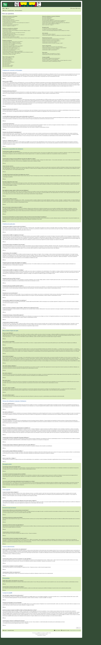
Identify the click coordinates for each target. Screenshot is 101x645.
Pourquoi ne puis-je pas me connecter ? (9, 21)
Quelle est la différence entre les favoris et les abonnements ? (52, 46)
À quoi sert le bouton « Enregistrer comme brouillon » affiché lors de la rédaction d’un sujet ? (18, 52)
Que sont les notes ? (6, 64)
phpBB (38, 632)
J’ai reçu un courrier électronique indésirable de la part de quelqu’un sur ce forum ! (56, 30)
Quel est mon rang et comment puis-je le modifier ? (11, 36)
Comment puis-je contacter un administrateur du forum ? (51, 61)
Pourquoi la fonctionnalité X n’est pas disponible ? (50, 59)
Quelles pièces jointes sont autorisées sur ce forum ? (51, 53)
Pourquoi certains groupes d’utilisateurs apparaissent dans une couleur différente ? (56, 22)
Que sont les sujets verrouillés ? (8, 65)
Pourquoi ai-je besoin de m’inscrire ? (9, 17)
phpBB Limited (32, 596)
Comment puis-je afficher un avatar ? (9, 35)
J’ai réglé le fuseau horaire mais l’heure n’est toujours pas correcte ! (14, 32)
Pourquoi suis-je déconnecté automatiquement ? (11, 24)
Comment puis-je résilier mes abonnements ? (49, 49)
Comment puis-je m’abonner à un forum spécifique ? (51, 48)
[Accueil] (8, 4)
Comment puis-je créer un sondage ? (9, 44)
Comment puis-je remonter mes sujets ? (9, 54)
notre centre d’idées (68, 603)
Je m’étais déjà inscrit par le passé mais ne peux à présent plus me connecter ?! (16, 22)
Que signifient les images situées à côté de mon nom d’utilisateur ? (14, 34)
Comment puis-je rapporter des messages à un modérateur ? (13, 51)
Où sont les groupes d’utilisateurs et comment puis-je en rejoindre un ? (54, 20)
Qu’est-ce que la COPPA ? (7, 18)
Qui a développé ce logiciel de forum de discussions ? (51, 58)
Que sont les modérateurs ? (47, 18)
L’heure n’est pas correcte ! (7, 31)
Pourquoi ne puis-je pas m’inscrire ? (8, 19)
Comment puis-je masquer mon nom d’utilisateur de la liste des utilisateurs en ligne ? (17, 30)
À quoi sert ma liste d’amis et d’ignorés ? (49, 34)
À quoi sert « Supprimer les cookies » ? (9, 25)
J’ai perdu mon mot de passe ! (8, 23)
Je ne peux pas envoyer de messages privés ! (50, 28)
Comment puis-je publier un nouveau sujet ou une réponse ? (13, 41)
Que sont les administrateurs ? (47, 17)
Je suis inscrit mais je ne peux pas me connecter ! (11, 20)
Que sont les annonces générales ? (8, 62)
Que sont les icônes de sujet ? (8, 66)
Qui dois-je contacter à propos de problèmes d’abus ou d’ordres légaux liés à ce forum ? (57, 60)
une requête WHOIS (33, 612)
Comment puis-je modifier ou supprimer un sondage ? (11, 46)
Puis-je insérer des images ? (7, 61)
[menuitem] (4, 8)
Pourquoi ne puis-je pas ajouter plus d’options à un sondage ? (13, 45)
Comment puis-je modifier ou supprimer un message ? (12, 42)
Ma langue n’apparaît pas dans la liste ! (9, 33)
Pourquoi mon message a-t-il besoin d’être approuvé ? (12, 53)
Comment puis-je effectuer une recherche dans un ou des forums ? (53, 38)
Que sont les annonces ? (7, 63)
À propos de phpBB (42, 597)
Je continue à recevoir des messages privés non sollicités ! (52, 29)
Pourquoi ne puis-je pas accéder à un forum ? (10, 47)
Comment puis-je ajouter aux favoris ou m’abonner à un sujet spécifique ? (54, 47)
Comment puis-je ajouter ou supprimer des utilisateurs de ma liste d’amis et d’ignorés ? (56, 35)
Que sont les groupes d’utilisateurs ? (48, 19)
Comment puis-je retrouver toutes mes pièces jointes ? (51, 54)
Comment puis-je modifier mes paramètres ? (10, 29)
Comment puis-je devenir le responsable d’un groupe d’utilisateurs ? (53, 21)
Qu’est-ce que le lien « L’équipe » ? (48, 24)
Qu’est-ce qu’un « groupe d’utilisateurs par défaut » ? (51, 23)
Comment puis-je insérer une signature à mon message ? (12, 43)
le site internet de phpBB (7, 185)
